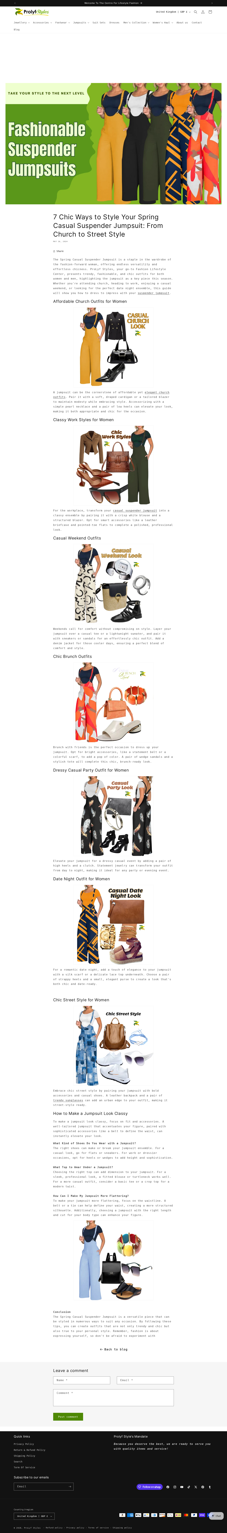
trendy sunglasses (68, 1100)
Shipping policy (122, 1528)
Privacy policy (75, 1528)
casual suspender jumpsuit (135, 510)
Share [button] (60, 251)
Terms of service (98, 1528)
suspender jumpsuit (154, 293)
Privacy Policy (24, 1444)
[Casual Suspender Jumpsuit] (113, 347)
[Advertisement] (113, 58)
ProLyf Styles (32, 1528)
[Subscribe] (69, 1487)
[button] (21, 22)
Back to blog (115, 1349)
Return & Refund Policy (29, 1450)
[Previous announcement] (15, 3)
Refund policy (54, 1528)
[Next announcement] (212, 3)
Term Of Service (24, 1467)
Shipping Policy (24, 1455)
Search (18, 1461)
